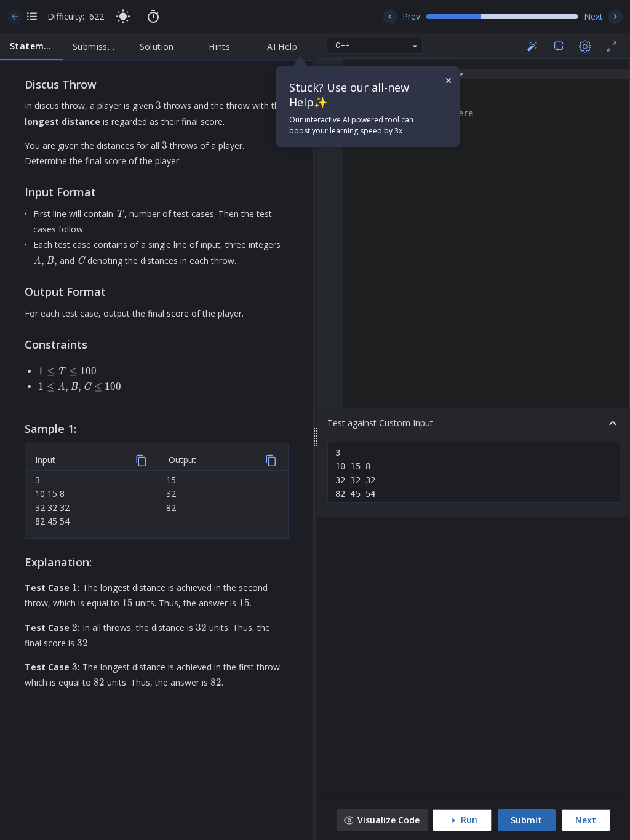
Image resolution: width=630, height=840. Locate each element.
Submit (526, 820)
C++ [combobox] (342, 45)
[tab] (31, 46)
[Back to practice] (14, 16)
